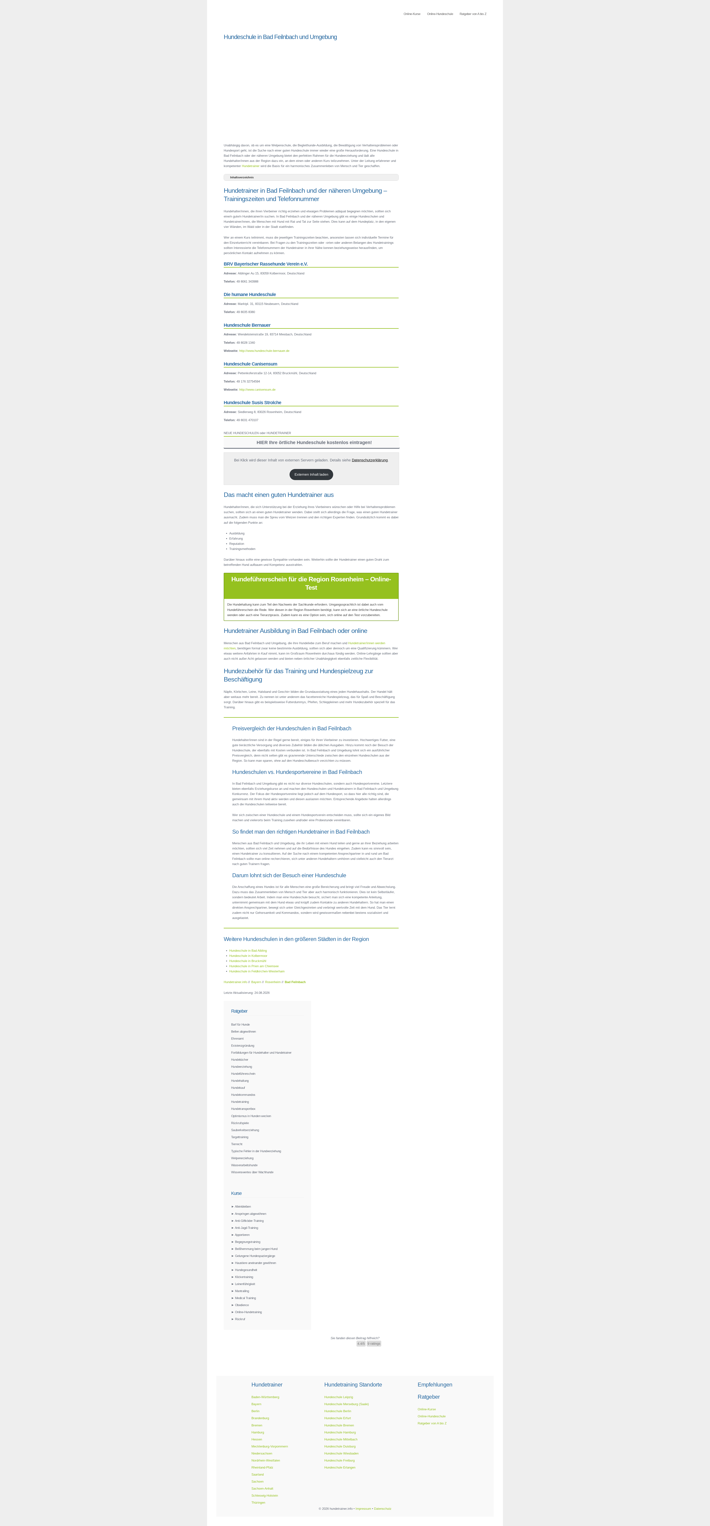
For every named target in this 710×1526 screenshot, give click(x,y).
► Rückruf (238, 1319)
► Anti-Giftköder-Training (247, 1220)
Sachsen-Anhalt (262, 1488)
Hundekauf (238, 1087)
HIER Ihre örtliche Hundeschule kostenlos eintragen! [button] (314, 442)
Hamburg (257, 1432)
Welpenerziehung (242, 1158)
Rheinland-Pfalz (262, 1467)
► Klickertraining (242, 1277)
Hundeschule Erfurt (337, 1418)
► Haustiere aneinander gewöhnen (253, 1263)
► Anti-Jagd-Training (244, 1227)
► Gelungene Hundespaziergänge (253, 1255)
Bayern (256, 1404)
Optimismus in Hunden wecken (251, 1116)
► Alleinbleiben (241, 1206)
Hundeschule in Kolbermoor (248, 955)
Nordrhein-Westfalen (265, 1460)
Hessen (256, 1439)
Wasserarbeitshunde (244, 1165)
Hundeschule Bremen (339, 1425)
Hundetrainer (251, 166)
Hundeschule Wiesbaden (341, 1453)
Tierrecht (236, 1144)
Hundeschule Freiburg (339, 1460)
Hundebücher (239, 1059)
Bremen (256, 1425)
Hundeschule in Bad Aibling (248, 950)
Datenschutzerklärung (370, 460)
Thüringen (258, 1502)
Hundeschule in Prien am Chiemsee (254, 966)
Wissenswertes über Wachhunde (252, 1172)
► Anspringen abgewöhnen (248, 1213)
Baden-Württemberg (265, 1397)
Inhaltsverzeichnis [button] (242, 177)
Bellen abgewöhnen (243, 1031)
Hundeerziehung (241, 1066)
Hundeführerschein (243, 1073)
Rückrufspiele (240, 1123)
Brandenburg (260, 1418)
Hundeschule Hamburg (340, 1432)
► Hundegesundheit (244, 1270)
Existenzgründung (242, 1045)
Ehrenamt (237, 1038)
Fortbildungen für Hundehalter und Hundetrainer (261, 1052)
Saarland (257, 1474)
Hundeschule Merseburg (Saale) (346, 1404)
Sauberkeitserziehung (245, 1130)
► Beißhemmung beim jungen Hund (254, 1248)
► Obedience (240, 1305)
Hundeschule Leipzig (338, 1397)
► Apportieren (240, 1234)
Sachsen (257, 1481)
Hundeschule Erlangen (339, 1467)
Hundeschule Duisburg (340, 1446)
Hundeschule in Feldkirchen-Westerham (257, 971)
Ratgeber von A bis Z (473, 14)
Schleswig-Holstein (264, 1495)
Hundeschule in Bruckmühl (247, 961)
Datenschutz (382, 1508)
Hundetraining (240, 1101)
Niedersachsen (261, 1453)
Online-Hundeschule (440, 14)
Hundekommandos (243, 1094)
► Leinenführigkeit (243, 1284)
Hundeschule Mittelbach (340, 1439)
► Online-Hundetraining (246, 1312)
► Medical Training (243, 1298)
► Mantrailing (240, 1291)
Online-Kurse (412, 14)
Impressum (363, 1508)
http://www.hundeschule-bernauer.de (264, 350)
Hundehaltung (240, 1080)
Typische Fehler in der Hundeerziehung (256, 1151)
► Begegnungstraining (245, 1241)
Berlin (255, 1411)
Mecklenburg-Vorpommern (269, 1446)
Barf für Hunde (240, 1024)
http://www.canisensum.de (257, 389)
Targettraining (239, 1137)
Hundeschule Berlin (337, 1411)
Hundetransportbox (243, 1108)
